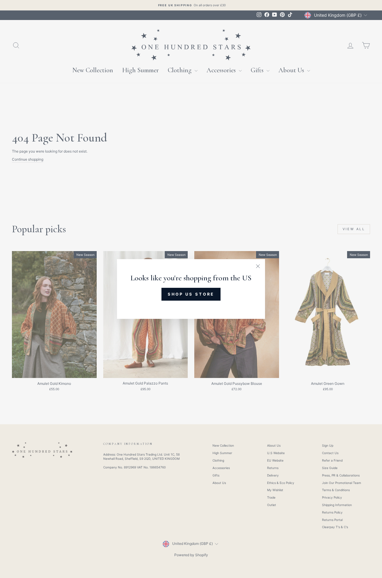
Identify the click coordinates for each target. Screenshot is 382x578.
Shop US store (191, 294)
